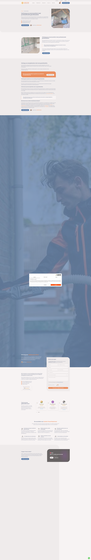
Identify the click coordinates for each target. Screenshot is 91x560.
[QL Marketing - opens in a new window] (58, 274)
